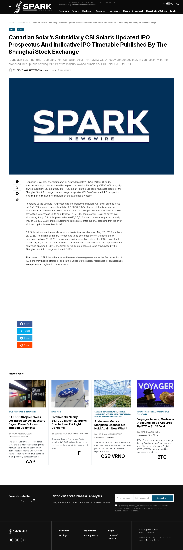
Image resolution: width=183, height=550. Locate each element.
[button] (10, 7)
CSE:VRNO (113, 456)
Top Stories (31, 412)
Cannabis (98, 412)
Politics (98, 416)
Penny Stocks (19, 412)
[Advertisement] (148, 198)
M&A (154, 412)
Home (11, 23)
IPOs (11, 29)
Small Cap (118, 416)
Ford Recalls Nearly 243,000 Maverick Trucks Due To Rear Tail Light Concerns (69, 422)
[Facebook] (11, 540)
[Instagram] (23, 540)
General (121, 412)
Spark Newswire (152, 530)
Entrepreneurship (110, 412)
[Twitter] (17, 540)
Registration (89, 530)
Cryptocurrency (144, 412)
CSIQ (101, 182)
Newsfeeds (23, 23)
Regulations (107, 416)
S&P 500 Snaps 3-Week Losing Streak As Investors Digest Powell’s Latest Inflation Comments (27, 422)
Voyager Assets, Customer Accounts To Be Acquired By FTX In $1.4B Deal (155, 422)
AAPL (32, 461)
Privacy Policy (90, 535)
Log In (111, 530)
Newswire (64, 530)
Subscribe (161, 498)
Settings (63, 535)
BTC (162, 457)
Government (100, 414)
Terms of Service (113, 537)
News (20, 29)
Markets (109, 414)
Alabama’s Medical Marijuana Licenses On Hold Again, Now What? (110, 425)
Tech (59, 412)
